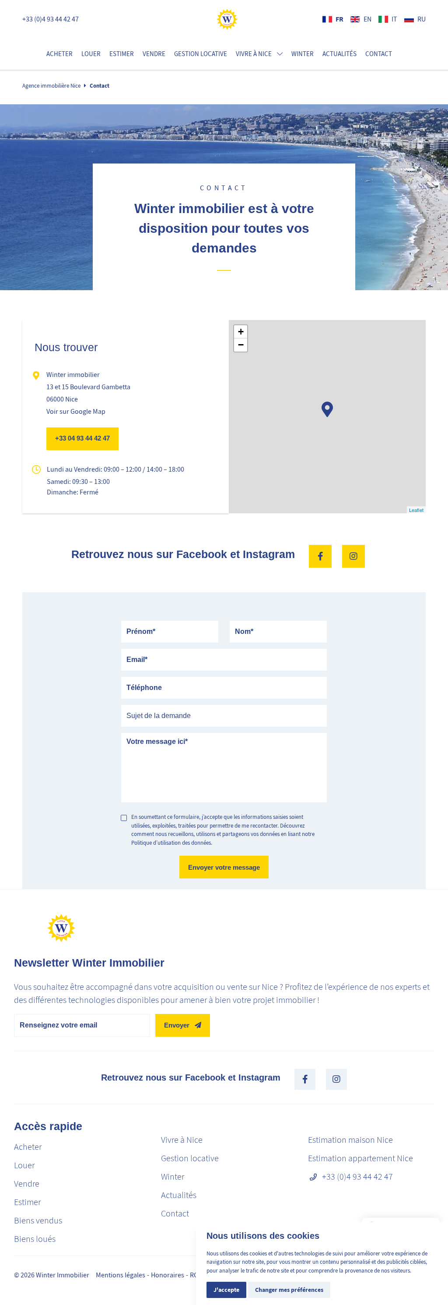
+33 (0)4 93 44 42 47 (50, 19)
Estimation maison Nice (350, 1139)
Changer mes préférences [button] (289, 1290)
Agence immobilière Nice (51, 85)
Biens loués (35, 1239)
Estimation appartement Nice (360, 1158)
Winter (302, 54)
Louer (91, 54)
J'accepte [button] (226, 1290)
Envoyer (176, 1025)
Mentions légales (120, 1275)
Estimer (121, 54)
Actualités (339, 54)
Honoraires (167, 1275)
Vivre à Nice (182, 1139)
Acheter (59, 54)
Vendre (154, 54)
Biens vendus (38, 1220)
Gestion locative (200, 54)
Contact (378, 54)
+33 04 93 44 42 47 (82, 438)
